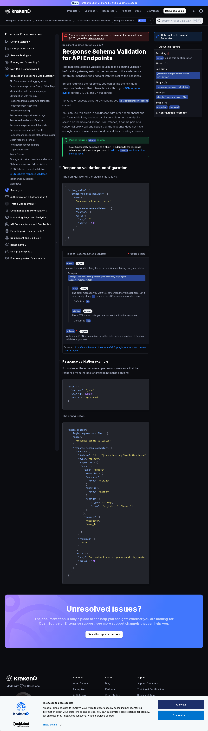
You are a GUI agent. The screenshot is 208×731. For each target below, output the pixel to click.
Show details (50, 724)
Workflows (15, 183)
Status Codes (17, 154)
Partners (126, 10)
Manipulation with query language (28, 91)
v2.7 (129, 20)
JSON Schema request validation (27, 169)
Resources (108, 10)
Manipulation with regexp (23, 96)
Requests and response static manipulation (33, 135)
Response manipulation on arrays (27, 115)
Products (72, 10)
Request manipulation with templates (29, 125)
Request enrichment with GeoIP (26, 130)
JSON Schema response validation (93, 20)
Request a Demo (174, 10)
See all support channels (104, 634)
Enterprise (79, 689)
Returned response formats (24, 144)
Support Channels (147, 683)
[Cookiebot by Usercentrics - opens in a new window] (21, 724)
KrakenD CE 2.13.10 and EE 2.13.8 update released (104, 2)
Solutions (90, 10)
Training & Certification (150, 689)
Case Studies (112, 695)
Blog (107, 683)
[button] (30, 42)
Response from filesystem (24, 105)
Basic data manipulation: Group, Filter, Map (32, 86)
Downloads (153, 10)
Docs (138, 10)
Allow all (181, 704)
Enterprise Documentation (18, 20)
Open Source (80, 683)
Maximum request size (22, 178)
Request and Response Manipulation (54, 20)
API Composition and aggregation (28, 81)
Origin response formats (23, 139)
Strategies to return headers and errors (31, 159)
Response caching (20, 110)
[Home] (18, 10)
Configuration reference (172, 112)
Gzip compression (19, 149)
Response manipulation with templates (30, 100)
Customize (179, 715)
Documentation (146, 695)
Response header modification (26, 120)
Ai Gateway (79, 695)
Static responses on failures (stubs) (29, 164)
